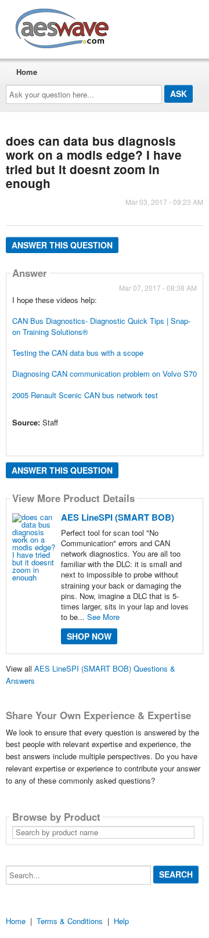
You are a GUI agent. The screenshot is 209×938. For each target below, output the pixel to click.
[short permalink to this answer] (13, 438)
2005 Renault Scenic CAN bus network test (85, 395)
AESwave (147, 26)
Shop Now (89, 636)
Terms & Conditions (70, 920)
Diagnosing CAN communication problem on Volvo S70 (104, 373)
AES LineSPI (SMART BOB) (117, 517)
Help (121, 920)
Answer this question (62, 245)
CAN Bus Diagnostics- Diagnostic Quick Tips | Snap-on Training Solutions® (101, 326)
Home (26, 71)
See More (103, 616)
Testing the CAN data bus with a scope (77, 352)
